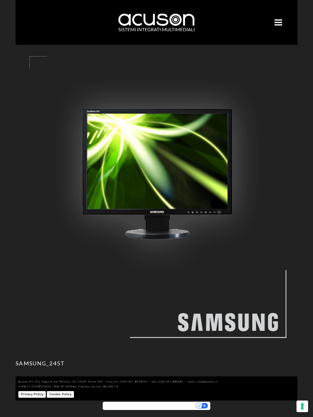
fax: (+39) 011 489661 (168, 381)
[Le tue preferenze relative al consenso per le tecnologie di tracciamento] (302, 406)
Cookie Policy (60, 394)
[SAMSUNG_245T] (156, 347)
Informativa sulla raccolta (122, 405)
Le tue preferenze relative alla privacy (169, 405)
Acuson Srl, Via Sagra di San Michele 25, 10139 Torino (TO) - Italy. (65, 381)
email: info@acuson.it (202, 381)
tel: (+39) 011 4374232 (131, 381)
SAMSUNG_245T (40, 363)
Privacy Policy (32, 394)
